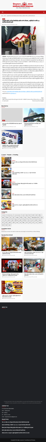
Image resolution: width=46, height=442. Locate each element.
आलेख (27, 215)
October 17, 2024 (13, 126)
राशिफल (10, 222)
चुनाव (13, 217)
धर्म (2, 220)
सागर (36, 222)
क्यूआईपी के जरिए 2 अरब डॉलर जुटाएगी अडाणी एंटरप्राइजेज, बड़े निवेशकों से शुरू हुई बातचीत (10, 146)
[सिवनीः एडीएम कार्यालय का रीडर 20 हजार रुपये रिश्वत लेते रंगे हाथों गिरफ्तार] (6, 194)
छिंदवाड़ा (21, 217)
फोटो (5, 220)
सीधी (6, 225)
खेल (10, 217)
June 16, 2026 (13, 255)
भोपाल (29, 220)
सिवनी (3, 225)
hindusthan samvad (6, 24)
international (10, 215)
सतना (33, 222)
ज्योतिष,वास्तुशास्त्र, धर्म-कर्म (35, 217)
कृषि (36, 215)
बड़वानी (20, 220)
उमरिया (33, 215)
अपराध (13, 193)
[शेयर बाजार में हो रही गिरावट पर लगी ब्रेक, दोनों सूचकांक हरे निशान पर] (34, 115)
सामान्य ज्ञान (40, 222)
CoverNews (26, 440)
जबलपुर (25, 217)
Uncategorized (17, 215)
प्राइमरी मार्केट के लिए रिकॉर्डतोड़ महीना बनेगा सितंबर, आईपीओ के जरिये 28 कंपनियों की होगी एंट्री (24, 91)
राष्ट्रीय (14, 222)
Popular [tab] (9, 155)
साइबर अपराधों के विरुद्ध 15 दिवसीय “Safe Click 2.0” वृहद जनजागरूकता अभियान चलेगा (16, 424)
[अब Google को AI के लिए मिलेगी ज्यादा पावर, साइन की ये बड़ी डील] (12, 115)
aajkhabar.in (13, 93)
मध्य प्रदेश (35, 220)
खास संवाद (7, 217)
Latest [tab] (4, 155)
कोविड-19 (40, 215)
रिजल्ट (17, 222)
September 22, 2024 (14, 24)
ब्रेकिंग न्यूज (13, 160)
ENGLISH (3, 215)
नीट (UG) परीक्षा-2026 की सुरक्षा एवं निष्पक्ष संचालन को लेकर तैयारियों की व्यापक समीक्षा (15, 422)
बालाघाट (9, 220)
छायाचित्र (17, 217)
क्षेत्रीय (13, 171)
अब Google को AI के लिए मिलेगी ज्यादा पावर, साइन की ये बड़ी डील (12, 124)
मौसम (3, 222)
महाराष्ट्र (40, 220)
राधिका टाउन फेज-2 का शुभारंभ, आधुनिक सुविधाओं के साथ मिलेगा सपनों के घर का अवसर (15, 432)
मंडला (32, 220)
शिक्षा (30, 222)
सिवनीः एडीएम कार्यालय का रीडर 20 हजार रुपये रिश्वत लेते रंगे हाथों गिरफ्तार (23, 195)
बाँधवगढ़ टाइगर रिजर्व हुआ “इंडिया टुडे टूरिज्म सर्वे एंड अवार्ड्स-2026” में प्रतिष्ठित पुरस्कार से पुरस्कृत (10, 275)
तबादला (42, 217)
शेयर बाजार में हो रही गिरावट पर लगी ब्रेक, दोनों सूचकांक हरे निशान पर (32, 124)
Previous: (12, 99)
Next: (33, 99)
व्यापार (3, 19)
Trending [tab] (15, 155)
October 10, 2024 (13, 148)
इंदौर (29, 215)
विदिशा (23, 222)
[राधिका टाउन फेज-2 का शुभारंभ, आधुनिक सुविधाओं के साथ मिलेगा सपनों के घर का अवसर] (6, 204)
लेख (20, 222)
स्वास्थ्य (10, 225)
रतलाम (6, 222)
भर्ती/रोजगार (24, 220)
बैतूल (12, 220)
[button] (2, 12)
